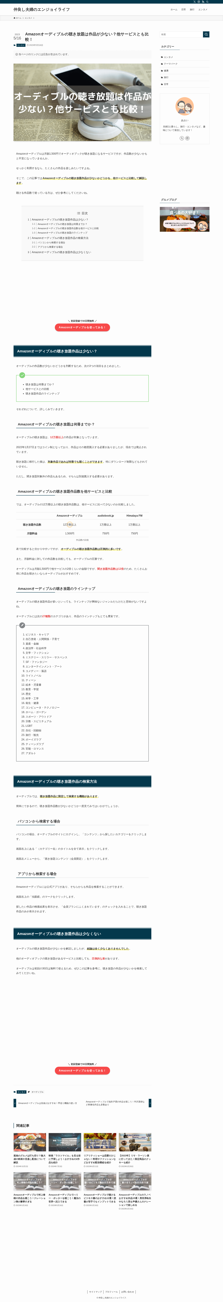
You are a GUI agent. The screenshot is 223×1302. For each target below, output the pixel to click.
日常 (166, 84)
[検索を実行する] (206, 34)
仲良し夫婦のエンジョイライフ (42, 9)
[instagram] (199, 2)
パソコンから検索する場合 (51, 242)
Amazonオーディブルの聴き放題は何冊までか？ (62, 224)
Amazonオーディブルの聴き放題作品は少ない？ (60, 219)
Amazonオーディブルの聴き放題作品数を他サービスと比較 (68, 228)
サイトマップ (95, 1292)
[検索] (207, 2)
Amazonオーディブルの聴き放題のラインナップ (62, 232)
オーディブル (37, 1092)
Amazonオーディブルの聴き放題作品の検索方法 (60, 238)
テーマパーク (171, 63)
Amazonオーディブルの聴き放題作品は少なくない (61, 252)
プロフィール (111, 1292)
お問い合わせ (127, 1292)
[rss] (203, 2)
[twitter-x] (194, 2)
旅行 (166, 77)
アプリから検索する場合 (50, 247)
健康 (166, 70)
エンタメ (20, 45)
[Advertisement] (82, 294)
